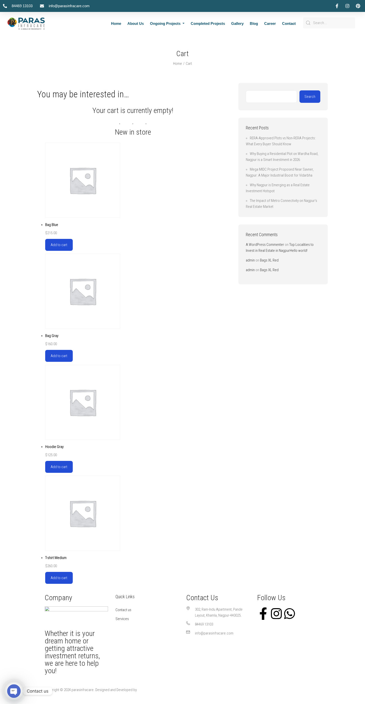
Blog (254, 23)
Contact (289, 23)
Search (309, 96)
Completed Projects (208, 23)
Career (270, 23)
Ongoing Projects (166, 23)
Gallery (237, 23)
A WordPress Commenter (265, 244)
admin (250, 260)
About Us (135, 23)
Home (116, 23)
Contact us (123, 610)
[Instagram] (276, 613)
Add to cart (59, 245)
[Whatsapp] (289, 613)
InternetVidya (147, 690)
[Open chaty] (14, 691)
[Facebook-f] (263, 613)
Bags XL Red (269, 260)
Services (122, 619)
